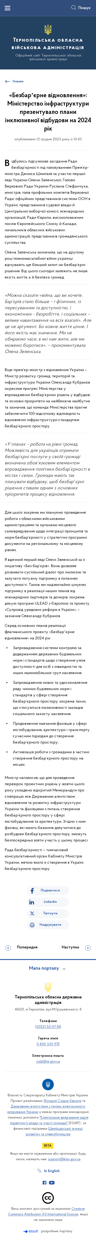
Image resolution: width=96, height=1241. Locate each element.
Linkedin (50, 902)
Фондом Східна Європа (62, 1101)
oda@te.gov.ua (48, 1061)
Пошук (84, 8)
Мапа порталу (44, 968)
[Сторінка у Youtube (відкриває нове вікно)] (52, 1182)
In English (52, 1171)
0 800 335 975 (48, 1044)
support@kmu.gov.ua (64, 1159)
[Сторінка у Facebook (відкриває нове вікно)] (44, 1182)
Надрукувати (50, 925)
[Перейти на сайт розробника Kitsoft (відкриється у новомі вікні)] (31, 1231)
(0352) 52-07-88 (48, 1027)
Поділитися (50, 890)
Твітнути (50, 913)
